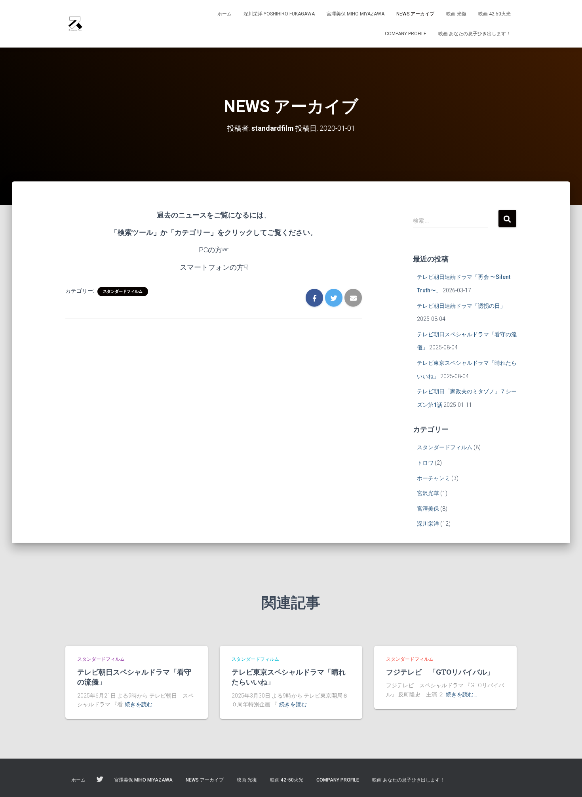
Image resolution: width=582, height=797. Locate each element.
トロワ (425, 463)
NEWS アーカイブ (415, 14)
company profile (405, 33)
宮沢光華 (428, 493)
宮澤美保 (428, 508)
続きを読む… (140, 704)
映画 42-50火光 (494, 14)
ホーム (224, 14)
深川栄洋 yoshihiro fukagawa (279, 14)
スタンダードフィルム (123, 291)
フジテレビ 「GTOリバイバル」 (440, 672)
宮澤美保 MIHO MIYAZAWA (355, 14)
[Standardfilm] (75, 24)
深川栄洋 (428, 524)
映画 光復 (456, 14)
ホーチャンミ (433, 478)
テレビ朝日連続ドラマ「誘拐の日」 (461, 306)
